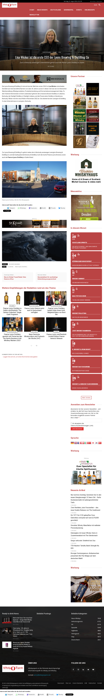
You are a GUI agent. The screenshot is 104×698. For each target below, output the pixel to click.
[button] (98, 5)
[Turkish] (100, 443)
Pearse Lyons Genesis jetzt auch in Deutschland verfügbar (34, 310)
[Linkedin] (83, 670)
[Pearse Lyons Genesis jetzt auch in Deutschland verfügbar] (34, 298)
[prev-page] (32, 346)
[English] (76, 443)
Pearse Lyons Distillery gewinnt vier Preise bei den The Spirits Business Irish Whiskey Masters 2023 (12, 337)
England (34, 332)
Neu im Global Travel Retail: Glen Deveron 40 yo (15, 278)
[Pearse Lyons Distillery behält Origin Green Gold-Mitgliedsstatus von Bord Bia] (56, 298)
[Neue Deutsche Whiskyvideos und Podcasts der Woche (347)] (34, 324)
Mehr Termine (86, 397)
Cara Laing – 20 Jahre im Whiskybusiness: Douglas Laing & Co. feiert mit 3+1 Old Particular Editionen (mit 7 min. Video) (23, 632)
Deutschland (34, 306)
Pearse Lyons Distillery (21, 266)
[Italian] (86, 443)
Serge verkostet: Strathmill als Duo (83, 541)
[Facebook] (73, 670)
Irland (55, 52)
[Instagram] (78, 670)
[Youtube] (93, 670)
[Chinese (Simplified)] (89, 443)
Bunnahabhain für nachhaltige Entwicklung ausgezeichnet (48, 278)
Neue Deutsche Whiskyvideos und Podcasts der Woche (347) (34, 336)
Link (91, 426)
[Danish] (82, 443)
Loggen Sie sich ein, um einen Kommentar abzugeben (20, 357)
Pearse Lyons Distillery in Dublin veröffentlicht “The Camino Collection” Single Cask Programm (12, 311)
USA (60, 52)
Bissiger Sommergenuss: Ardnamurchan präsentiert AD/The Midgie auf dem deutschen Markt (85, 555)
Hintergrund (47, 52)
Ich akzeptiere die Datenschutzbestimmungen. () (82, 424)
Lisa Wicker (10, 266)
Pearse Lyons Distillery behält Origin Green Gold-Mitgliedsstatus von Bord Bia (56, 311)
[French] (79, 443)
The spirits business (14, 264)
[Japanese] (93, 443)
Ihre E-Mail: (75, 418)
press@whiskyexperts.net (42, 675)
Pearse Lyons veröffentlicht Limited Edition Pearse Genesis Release (56, 336)
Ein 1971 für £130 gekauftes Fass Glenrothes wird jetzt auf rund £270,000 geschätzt (85, 517)
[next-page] (36, 346)
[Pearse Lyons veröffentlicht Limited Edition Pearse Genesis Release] (56, 324)
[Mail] (88, 670)
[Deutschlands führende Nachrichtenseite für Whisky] (13, 5)
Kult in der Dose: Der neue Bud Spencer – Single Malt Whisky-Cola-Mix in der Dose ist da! (22, 620)
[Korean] (96, 443)
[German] (72, 443)
